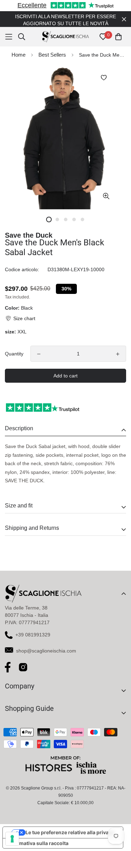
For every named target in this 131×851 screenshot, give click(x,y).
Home (19, 55)
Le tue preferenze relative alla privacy (70, 832)
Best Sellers (52, 55)
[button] (20, 318)
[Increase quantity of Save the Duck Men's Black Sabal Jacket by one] (118, 354)
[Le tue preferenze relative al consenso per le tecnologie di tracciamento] (12, 838)
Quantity (14, 353)
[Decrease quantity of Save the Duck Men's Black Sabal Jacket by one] (39, 354)
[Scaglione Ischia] (65, 36)
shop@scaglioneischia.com (46, 651)
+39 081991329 (32, 634)
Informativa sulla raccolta (38, 843)
